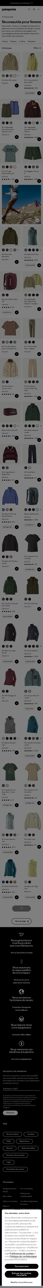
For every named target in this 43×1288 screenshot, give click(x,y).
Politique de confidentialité (23, 1256)
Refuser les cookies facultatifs (21, 1274)
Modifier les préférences (22, 1282)
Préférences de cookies (22, 1253)
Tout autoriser (22, 1266)
